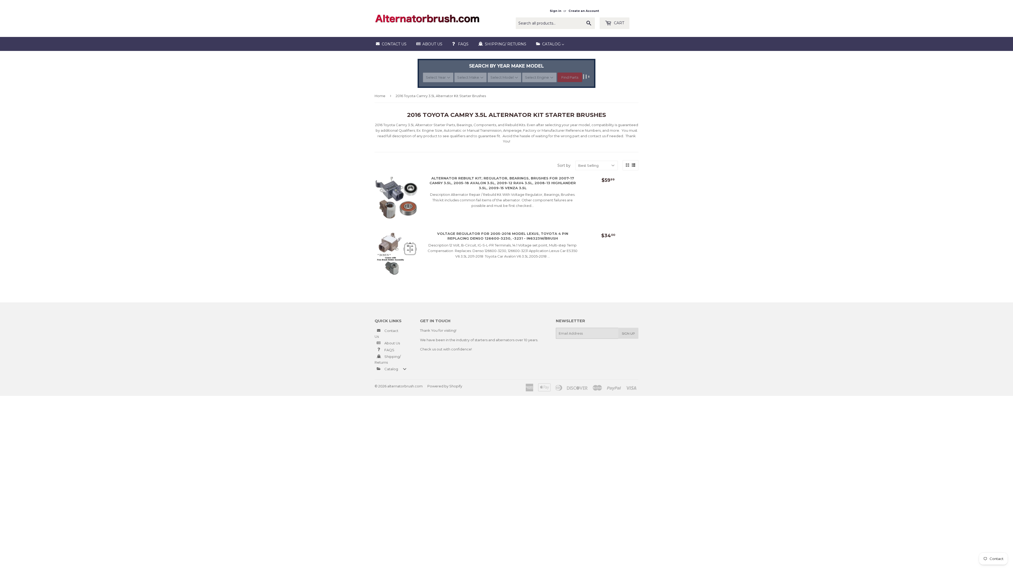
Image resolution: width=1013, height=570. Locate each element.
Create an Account (583, 11)
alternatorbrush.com (405, 386)
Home (380, 96)
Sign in (555, 11)
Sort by (564, 165)
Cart (618, 23)
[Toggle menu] (404, 369)
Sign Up (628, 333)
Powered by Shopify (444, 386)
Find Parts (569, 77)
